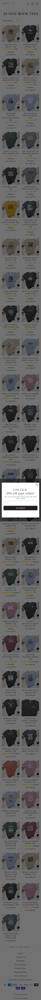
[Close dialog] (37, 484)
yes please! (20, 508)
